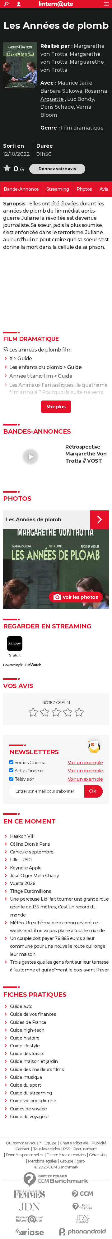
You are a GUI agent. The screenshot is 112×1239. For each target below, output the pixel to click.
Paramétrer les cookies (66, 1155)
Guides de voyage (28, 1109)
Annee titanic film (31, 376)
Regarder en (57, 189)
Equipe (50, 1143)
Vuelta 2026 (22, 883)
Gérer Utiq (98, 1155)
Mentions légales (42, 1161)
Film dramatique (82, 128)
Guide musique (26, 1077)
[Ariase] (29, 1231)
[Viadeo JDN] (82, 1219)
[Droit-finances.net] (82, 1207)
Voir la (21, 189)
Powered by (11, 665)
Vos (104, 189)
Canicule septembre (32, 852)
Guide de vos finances (33, 1014)
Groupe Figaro (72, 1161)
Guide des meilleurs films (37, 1069)
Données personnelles (24, 1155)
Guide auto (21, 1006)
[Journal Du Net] (29, 1207)
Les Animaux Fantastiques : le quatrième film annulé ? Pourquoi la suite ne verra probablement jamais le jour (58, 392)
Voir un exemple (85, 762)
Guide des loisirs (27, 1053)
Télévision (24, 779)
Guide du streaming (31, 1093)
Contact (23, 1149)
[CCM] (82, 1194)
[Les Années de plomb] (20, 65)
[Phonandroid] (82, 1232)
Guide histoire (25, 1038)
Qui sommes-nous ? (23, 1143)
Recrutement (85, 1149)
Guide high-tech (27, 1030)
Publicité (98, 1143)
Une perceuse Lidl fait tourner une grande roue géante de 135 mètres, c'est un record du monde (59, 906)
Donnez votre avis (57, 168)
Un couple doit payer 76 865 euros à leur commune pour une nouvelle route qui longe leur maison (57, 946)
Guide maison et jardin (34, 1061)
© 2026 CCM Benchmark (56, 1167)
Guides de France (28, 1022)
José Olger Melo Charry (34, 875)
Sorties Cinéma (29, 762)
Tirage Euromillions (30, 891)
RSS (66, 1149)
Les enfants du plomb (35, 367)
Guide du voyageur (29, 1116)
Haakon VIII (22, 836)
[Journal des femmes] (29, 1194)
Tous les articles (46, 1149)
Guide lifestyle (25, 1046)
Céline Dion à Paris (30, 844)
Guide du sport (25, 1085)
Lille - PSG (21, 860)
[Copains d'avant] (29, 1219)
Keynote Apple (26, 868)
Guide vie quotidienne (33, 1101)
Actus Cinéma (28, 771)
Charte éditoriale (74, 1143)
